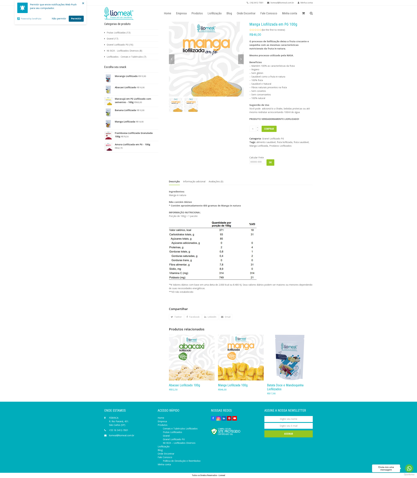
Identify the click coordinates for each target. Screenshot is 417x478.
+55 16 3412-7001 (118, 430)
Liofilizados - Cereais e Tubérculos (125, 56)
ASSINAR (288, 433)
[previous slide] (171, 59)
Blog (160, 450)
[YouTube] (234, 418)
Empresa (162, 421)
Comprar (269, 129)
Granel (110, 38)
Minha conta (307, 2)
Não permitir (59, 18)
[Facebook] (213, 418)
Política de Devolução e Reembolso (182, 460)
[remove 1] (257, 130)
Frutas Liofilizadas (116, 32)
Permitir (76, 18)
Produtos (162, 424)
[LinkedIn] (224, 418)
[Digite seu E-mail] (288, 425)
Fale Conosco (165, 457)
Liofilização (164, 446)
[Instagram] (218, 418)
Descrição (174, 181)
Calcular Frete (256, 157)
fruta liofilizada (284, 142)
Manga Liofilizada (258, 145)
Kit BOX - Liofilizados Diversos (123, 50)
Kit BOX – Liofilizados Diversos (179, 442)
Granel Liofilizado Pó (273, 138)
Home (161, 417)
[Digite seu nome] (288, 418)
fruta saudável (301, 142)
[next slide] (241, 59)
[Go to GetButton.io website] (409, 475)
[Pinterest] (229, 418)
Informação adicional (194, 181)
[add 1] (257, 127)
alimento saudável (266, 142)
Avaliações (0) (216, 181)
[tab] (174, 181)
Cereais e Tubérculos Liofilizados (180, 428)
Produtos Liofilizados (280, 145)
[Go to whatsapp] (409, 468)
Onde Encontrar (166, 453)
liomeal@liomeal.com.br (121, 435)
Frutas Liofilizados (172, 432)
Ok (270, 162)
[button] (303, 13)
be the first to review (273, 30)
